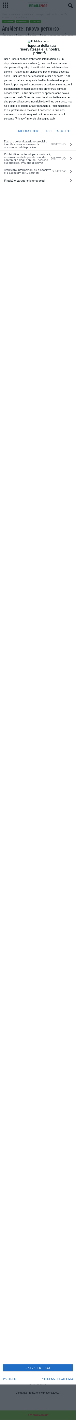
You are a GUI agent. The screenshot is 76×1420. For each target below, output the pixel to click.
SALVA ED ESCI (38, 1367)
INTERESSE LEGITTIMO (57, 1378)
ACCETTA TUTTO (57, 131)
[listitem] (38, 171)
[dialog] (38, 710)
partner (9, 1378)
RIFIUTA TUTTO (29, 131)
